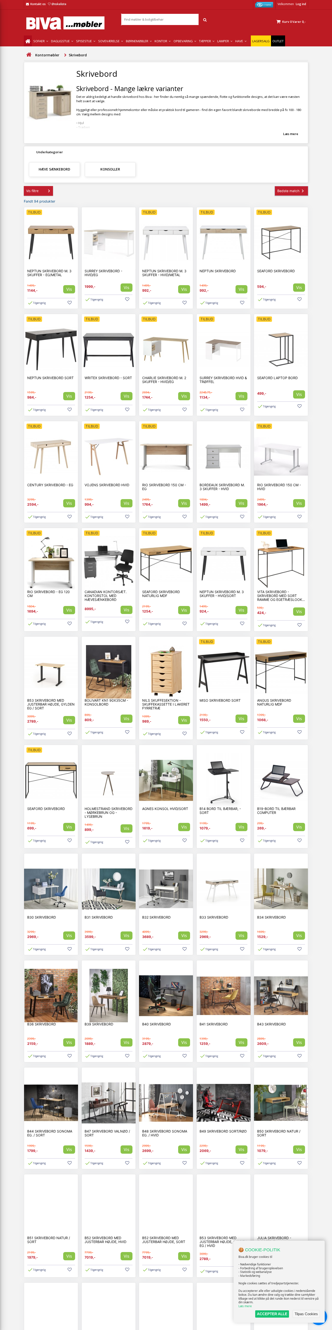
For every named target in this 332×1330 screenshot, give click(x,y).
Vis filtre (32, 190)
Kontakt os (38, 4)
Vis (69, 289)
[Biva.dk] (69, 23)
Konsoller (110, 169)
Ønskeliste (59, 4)
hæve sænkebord (54, 169)
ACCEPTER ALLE (272, 1314)
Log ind (301, 4)
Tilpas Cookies (306, 1314)
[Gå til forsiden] (28, 55)
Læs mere (245, 1306)
